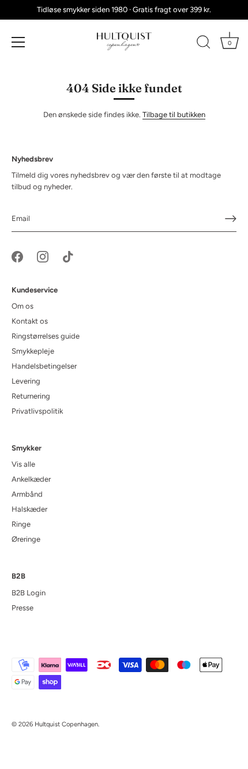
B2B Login (29, 592)
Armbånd (27, 494)
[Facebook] (17, 256)
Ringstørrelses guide (46, 336)
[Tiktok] (68, 256)
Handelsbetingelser (44, 366)
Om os (22, 306)
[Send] (230, 218)
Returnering (31, 396)
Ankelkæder (31, 479)
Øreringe (26, 539)
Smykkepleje (33, 351)
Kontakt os (30, 321)
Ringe (21, 524)
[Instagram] (42, 256)
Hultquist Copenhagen (66, 724)
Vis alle (23, 464)
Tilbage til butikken (173, 114)
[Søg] (203, 44)
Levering (26, 381)
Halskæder (29, 509)
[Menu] (18, 42)
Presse (22, 607)
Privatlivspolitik (37, 411)
